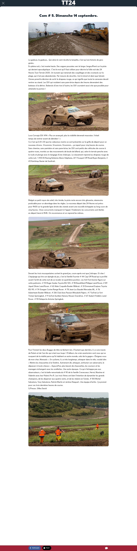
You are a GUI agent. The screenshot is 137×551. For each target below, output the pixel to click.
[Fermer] (3, 3)
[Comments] (106, 548)
